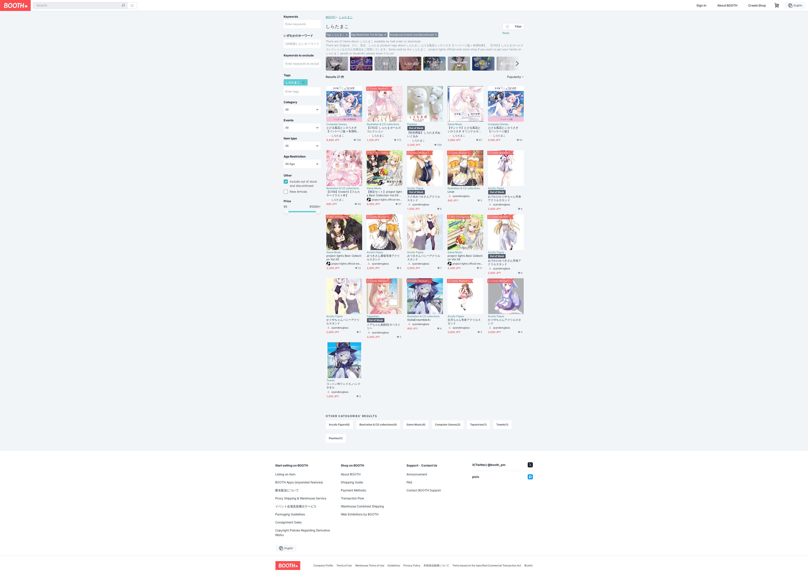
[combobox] (80, 5)
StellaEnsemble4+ (419, 319)
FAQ (409, 482)
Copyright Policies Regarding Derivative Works (302, 532)
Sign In (701, 5)
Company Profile (323, 565)
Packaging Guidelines (290, 514)
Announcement (417, 474)
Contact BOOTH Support (424, 490)
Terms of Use (344, 565)
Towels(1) (502, 424)
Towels (330, 380)
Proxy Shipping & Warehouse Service (300, 498)
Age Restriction (295, 156)
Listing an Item (285, 474)
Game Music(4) (416, 424)
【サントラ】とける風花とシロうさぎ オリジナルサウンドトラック (464, 129)
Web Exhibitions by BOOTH (359, 514)
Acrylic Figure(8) (339, 424)
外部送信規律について (436, 565)
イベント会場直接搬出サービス (295, 506)
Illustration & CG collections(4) (378, 424)
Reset (505, 33)
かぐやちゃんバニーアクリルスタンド (342, 321)
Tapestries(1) (478, 424)
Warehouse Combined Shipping (362, 506)
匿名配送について (287, 490)
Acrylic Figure (415, 188)
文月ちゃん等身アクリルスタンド (464, 321)
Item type (290, 138)
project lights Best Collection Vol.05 (343, 257)
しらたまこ (346, 17)
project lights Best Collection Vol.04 (465, 257)
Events (289, 120)
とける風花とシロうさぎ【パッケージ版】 (503, 129)
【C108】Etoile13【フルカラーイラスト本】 (343, 193)
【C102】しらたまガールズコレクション (384, 129)
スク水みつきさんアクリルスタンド (423, 198)
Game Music (455, 124)
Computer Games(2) (447, 424)
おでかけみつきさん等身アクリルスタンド (504, 262)
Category (290, 102)
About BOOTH (727, 5)
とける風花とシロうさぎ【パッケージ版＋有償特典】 (341, 129)
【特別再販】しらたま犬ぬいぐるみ (423, 134)
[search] (123, 6)
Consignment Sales (288, 522)
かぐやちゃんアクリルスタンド (504, 321)
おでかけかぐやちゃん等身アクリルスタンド (504, 198)
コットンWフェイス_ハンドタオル (343, 385)
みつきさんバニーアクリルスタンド (423, 257)
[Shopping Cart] (776, 5)
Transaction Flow (352, 498)
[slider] (286, 211)
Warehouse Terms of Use (369, 565)
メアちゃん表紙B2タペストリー (383, 326)
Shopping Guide (352, 482)
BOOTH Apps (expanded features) (299, 482)
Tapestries (373, 316)
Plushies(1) (336, 438)
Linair (451, 191)
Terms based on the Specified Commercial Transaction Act (486, 565)
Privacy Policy (411, 565)
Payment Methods (353, 490)
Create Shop (757, 5)
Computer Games (336, 124)
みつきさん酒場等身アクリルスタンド (383, 257)
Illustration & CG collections (383, 124)
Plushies (412, 124)
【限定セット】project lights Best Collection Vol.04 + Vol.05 (384, 193)
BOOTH (330, 17)
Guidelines (394, 565)
